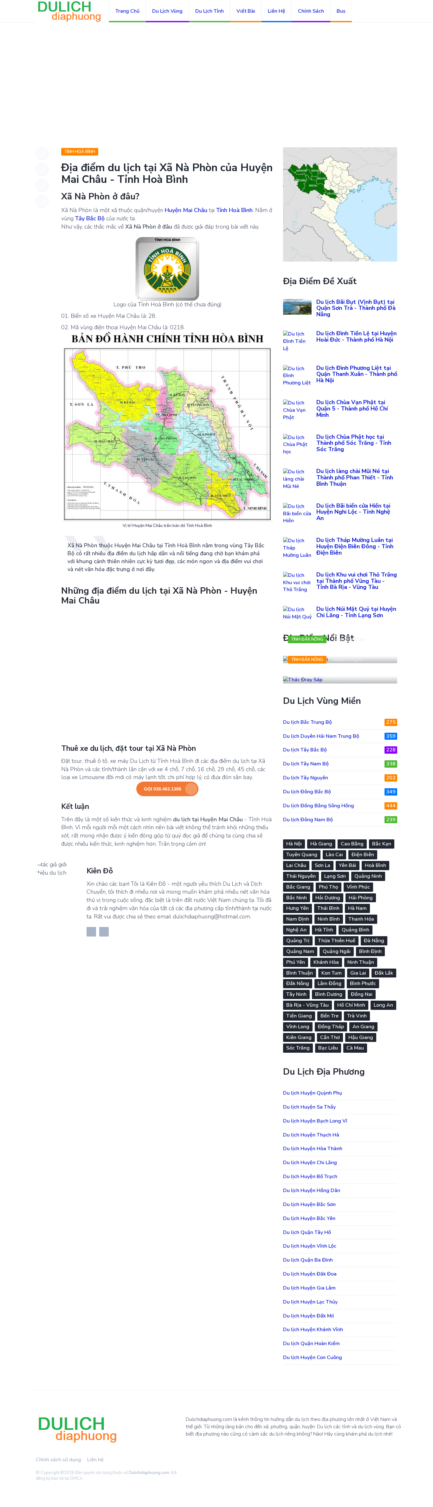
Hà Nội (294, 843)
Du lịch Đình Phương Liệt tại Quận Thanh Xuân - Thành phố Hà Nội (356, 374)
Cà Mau (355, 1047)
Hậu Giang (360, 1037)
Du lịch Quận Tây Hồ (307, 1232)
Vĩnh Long (297, 1026)
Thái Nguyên (301, 876)
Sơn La (322, 865)
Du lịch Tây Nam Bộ (339, 763)
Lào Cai (334, 854)
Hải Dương (327, 897)
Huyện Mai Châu (186, 210)
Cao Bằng (352, 843)
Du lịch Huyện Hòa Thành (312, 1148)
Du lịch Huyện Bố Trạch (310, 1176)
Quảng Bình (355, 929)
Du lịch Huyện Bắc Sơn (309, 1204)
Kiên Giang (299, 1037)
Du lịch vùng (167, 11)
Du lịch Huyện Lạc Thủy (310, 1301)
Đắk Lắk (384, 973)
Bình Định (370, 951)
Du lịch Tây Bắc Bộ (339, 749)
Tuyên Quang (301, 854)
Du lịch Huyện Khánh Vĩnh (313, 1329)
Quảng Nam (300, 951)
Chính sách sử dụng (58, 1459)
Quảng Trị (297, 940)
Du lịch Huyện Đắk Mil (308, 1315)
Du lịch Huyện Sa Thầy (309, 1107)
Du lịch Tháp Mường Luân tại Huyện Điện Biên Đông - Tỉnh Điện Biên (354, 546)
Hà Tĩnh (324, 929)
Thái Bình (328, 908)
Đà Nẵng (374, 940)
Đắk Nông (297, 983)
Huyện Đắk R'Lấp (349, 639)
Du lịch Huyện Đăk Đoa (310, 1273)
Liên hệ (276, 11)
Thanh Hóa (361, 919)
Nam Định (297, 919)
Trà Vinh (357, 1015)
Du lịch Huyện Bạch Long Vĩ (315, 1120)
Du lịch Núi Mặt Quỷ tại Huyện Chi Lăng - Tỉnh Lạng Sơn (356, 612)
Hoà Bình (375, 865)
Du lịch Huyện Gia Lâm (309, 1287)
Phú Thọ (328, 887)
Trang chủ (127, 11)
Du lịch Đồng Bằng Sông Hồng (339, 805)
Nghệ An (296, 929)
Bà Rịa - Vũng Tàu (307, 1005)
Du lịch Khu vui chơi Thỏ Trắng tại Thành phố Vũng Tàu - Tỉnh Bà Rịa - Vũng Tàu (356, 581)
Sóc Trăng (298, 1047)
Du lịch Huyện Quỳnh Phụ (312, 1093)
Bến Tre (329, 1015)
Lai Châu (296, 865)
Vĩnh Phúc (358, 887)
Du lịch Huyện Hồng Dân (311, 1190)
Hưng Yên (297, 908)
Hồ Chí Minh (351, 1005)
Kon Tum (331, 973)
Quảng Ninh (368, 876)
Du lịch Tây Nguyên (339, 777)
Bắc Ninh (296, 897)
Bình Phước (363, 983)
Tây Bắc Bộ (90, 218)
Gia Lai (358, 973)
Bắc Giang (298, 887)
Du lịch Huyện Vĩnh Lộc (309, 1246)
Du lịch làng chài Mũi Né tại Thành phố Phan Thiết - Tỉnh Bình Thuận (354, 477)
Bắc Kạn (381, 843)
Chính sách (311, 11)
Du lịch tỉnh (209, 11)
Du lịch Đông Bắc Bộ (339, 791)
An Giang (363, 1026)
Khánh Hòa (326, 962)
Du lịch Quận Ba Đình (308, 1260)
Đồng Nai (361, 994)
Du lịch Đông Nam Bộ (339, 819)
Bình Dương (328, 994)
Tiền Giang (299, 1015)
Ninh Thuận (360, 962)
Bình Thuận (299, 973)
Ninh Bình (329, 919)
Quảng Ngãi (337, 951)
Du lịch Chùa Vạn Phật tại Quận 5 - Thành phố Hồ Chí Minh (352, 408)
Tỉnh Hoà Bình (79, 152)
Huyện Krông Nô (348, 660)
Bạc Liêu (328, 1047)
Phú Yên (295, 962)
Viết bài (245, 11)
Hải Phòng (361, 897)
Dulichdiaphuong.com (149, 1473)
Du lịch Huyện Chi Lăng (310, 1162)
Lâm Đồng (329, 983)
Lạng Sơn (335, 876)
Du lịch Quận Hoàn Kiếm (311, 1343)
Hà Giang (321, 843)
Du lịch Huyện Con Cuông (312, 1357)
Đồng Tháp (331, 1026)
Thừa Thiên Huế (336, 940)
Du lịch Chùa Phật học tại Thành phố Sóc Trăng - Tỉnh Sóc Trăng (353, 443)
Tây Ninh (296, 994)
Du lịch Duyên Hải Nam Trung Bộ (339, 736)
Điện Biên (363, 854)
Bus (341, 11)
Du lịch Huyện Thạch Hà (311, 1134)
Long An (383, 1005)
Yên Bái (347, 865)
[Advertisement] (216, 69)
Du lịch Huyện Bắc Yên (309, 1218)
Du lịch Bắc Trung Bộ (339, 722)
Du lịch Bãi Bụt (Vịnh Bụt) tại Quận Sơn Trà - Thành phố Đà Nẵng (356, 308)
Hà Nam (357, 908)
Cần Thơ (330, 1037)
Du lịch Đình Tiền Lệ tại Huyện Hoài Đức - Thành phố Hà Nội (356, 336)
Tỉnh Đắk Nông (307, 639)
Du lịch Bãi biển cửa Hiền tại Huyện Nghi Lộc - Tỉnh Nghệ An (353, 512)
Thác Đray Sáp (311, 673)
